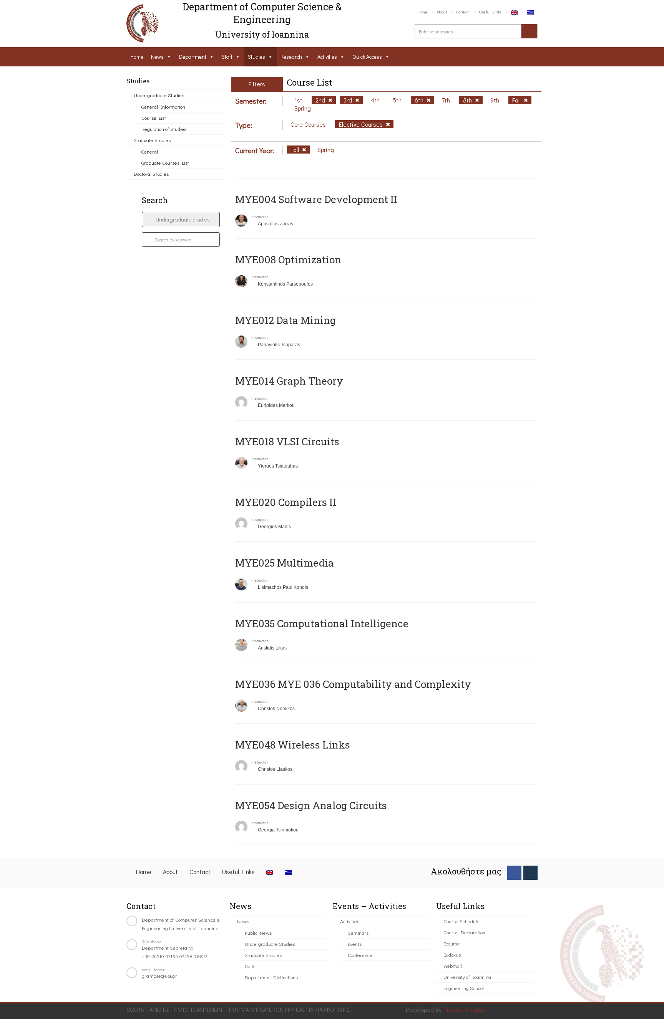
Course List (153, 117)
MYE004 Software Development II (316, 199)
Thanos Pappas (464, 1009)
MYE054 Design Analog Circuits (311, 805)
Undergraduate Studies (159, 95)
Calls (250, 966)
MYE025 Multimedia (284, 562)
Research (291, 56)
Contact (463, 12)
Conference (360, 955)
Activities (327, 56)
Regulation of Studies (163, 129)
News (157, 56)
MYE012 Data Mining (285, 320)
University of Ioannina (467, 976)
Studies (256, 56)
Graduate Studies (152, 140)
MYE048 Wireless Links (292, 744)
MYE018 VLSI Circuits (287, 441)
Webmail (452, 965)
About (442, 12)
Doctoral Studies (151, 173)
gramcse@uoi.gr (159, 975)
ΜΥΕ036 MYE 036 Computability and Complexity (353, 684)
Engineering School (463, 988)
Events (355, 943)
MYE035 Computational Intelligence (321, 623)
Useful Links (490, 12)
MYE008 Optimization (288, 259)
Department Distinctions (271, 977)
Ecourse (451, 943)
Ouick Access (367, 56)
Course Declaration (464, 932)
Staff (227, 56)
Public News (258, 932)
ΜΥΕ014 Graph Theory (289, 380)
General (149, 151)
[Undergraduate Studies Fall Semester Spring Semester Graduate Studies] (181, 219)
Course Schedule (461, 921)
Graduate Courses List (165, 162)
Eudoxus (452, 954)
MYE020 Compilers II (285, 502)
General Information (163, 106)
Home (422, 12)
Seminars (358, 932)
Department (192, 56)
